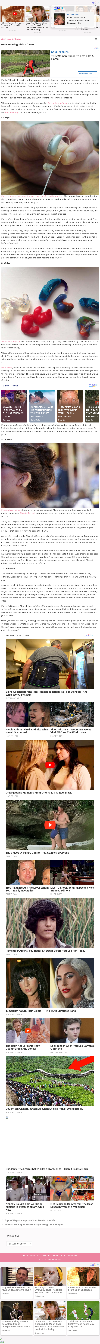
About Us (34, 1255)
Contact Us (45, 1255)
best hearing (11, 112)
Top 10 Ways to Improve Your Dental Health (29, 1220)
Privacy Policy (59, 1255)
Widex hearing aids (10, 341)
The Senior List (27, 513)
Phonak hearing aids (11, 510)
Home (25, 1255)
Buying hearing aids (57, 103)
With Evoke (6, 367)
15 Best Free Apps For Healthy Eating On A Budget (33, 1224)
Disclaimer (72, 1255)
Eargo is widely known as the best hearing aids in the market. (32, 196)
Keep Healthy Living (11, 38)
